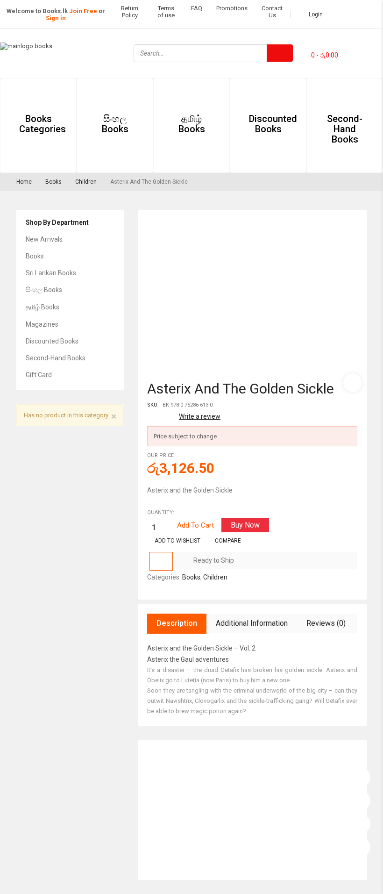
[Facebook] (357, 40)
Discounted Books (52, 341)
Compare (228, 540)
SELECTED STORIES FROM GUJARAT (202, 786)
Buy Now (245, 525)
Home (24, 182)
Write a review (199, 416)
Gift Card (39, 375)
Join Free (83, 10)
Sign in (56, 17)
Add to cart (195, 525)
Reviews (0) (326, 623)
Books (53, 182)
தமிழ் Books (42, 307)
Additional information (252, 623)
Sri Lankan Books (51, 273)
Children (86, 182)
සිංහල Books (44, 289)
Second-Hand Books (55, 358)
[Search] (280, 53)
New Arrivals (44, 239)
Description (176, 623)
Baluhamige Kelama (178, 847)
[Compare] (161, 561)
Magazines (42, 324)
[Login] (361, 775)
